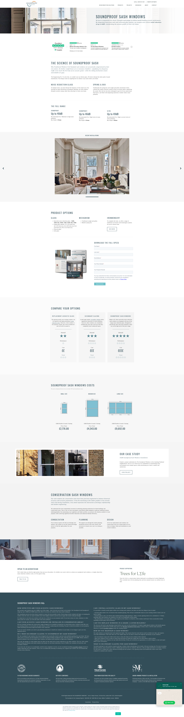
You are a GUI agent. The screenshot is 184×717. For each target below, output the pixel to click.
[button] (181, 683)
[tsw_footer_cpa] (21, 668)
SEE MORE (112, 229)
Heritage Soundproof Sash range (131, 626)
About (146, 5)
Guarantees (88, 702)
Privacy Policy (71, 710)
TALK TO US (22, 579)
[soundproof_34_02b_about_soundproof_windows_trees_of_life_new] (133, 573)
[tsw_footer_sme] (137, 668)
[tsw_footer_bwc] (60, 668)
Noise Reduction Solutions (106, 5)
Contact (154, 5)
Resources (138, 5)
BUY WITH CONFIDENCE (62, 675)
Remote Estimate (152, 1)
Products (120, 5)
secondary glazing (78, 646)
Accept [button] (118, 713)
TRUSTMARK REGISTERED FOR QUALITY (104, 675)
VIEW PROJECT (126, 472)
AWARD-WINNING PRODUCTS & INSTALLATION (144, 675)
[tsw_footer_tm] (100, 668)
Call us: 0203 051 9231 (139, 1)
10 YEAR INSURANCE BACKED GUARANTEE (28, 675)
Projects (129, 5)
